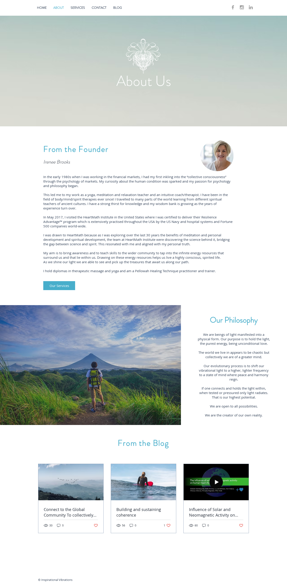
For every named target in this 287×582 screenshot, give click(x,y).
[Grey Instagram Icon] (242, 7)
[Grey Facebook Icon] (233, 7)
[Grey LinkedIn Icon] (251, 7)
